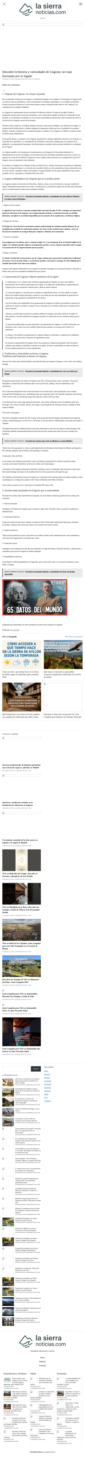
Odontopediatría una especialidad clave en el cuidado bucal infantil (46, 1407)
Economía (47, 1084)
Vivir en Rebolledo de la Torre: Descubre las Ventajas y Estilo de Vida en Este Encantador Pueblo (21, 910)
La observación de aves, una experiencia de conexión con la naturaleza (27, 1169)
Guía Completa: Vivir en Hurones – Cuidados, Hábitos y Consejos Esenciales (28, 1159)
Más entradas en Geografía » (74, 637)
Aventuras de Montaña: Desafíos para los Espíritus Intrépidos (28, 1309)
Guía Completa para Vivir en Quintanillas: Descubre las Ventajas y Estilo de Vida (20, 995)
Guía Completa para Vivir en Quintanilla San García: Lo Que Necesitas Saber (21, 1050)
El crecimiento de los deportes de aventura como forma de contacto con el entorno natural (27, 1141)
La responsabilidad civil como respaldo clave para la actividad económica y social (68, 1381)
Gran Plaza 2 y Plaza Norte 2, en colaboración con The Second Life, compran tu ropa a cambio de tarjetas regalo (68, 1407)
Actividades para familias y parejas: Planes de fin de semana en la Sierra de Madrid (27, 1091)
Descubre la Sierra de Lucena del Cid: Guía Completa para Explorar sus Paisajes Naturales (62, 715)
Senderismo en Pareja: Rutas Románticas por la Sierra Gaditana (28, 1299)
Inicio (46, 1071)
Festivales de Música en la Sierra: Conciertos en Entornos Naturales (25, 1229)
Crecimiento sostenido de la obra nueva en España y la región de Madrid (20, 841)
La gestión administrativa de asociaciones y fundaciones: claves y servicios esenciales (66, 1435)
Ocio (46, 1098)
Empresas (47, 1088)
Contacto (47, 1101)
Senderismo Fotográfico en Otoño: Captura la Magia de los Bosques (26, 1239)
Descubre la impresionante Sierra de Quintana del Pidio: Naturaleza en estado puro (28, 1200)
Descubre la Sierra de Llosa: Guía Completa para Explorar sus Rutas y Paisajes (15, 1434)
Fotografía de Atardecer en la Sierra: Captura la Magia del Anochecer (26, 1249)
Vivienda (47, 1091)
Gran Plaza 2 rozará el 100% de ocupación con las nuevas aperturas (26, 1120)
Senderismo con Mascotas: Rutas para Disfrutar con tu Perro (27, 1269)
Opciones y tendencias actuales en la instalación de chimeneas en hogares (17, 803)
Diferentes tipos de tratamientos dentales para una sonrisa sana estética (41, 1381)
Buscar (35, 1069)
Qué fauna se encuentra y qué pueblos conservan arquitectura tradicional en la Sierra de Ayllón (62, 674)
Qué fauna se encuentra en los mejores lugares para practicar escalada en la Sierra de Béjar (27, 1081)
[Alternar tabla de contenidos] (4, 91)
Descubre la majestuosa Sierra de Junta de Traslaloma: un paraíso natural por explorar (27, 1210)
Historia (47, 1078)
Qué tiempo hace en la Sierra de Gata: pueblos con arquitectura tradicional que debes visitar (21, 715)
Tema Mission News (36, 1452)
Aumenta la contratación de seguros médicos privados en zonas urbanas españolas (42, 1395)
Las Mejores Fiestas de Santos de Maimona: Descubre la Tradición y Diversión (26, 1190)
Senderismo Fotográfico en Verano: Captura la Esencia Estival (26, 1219)
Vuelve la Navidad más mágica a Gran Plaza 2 (27, 1110)
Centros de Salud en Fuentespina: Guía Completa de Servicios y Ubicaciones (42, 1432)
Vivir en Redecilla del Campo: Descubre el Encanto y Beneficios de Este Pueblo (19, 874)
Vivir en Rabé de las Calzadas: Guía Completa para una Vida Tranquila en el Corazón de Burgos (21, 946)
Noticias (47, 1074)
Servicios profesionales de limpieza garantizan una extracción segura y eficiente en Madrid (21, 766)
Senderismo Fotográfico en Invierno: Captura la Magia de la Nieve (26, 1259)
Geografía (15, 630)
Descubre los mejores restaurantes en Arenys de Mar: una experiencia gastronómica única (26, 1180)
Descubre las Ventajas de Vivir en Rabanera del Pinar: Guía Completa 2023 (20, 980)
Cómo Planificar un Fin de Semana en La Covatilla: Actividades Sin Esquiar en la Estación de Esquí (28, 1150)
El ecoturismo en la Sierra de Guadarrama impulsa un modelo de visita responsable (26, 1101)
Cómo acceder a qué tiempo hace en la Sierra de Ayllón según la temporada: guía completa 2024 (20, 674)
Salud (46, 1094)
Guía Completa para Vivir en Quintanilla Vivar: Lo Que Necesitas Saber (19, 1009)
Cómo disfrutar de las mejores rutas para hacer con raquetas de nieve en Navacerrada (28, 1130)
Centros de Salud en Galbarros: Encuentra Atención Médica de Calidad (41, 1419)
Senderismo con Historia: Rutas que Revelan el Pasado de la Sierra (26, 1319)
